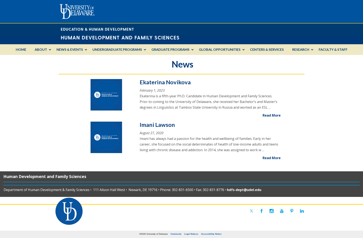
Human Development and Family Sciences (44, 176)
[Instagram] (271, 211)
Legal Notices (191, 234)
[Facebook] (261, 211)
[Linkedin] (301, 211)
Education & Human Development (97, 29)
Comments (176, 234)
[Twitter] (251, 211)
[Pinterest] (291, 211)
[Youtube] (281, 211)
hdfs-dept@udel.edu (244, 189)
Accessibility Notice (211, 234)
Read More (272, 115)
